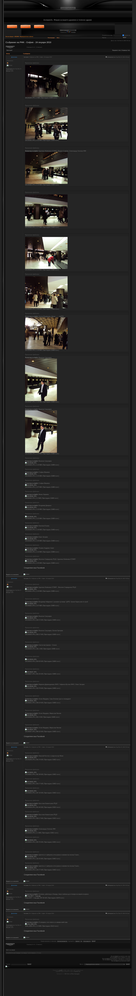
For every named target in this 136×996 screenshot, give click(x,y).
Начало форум (9, 36)
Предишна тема (116, 50)
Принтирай (9, 50)
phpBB (60, 970)
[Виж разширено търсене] (39, 26)
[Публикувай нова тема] (10, 47)
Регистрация (51, 37)
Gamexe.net (77, 971)
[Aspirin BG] (12, 26)
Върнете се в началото (12, 574)
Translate (73, 32)
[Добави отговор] (20, 47)
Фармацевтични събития (26, 36)
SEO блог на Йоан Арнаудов (71, 973)
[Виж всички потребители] (25, 26)
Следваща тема (126, 50)
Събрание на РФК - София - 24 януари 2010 (28, 42)
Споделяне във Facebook (34, 568)
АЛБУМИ (16, 36)
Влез (58, 37)
